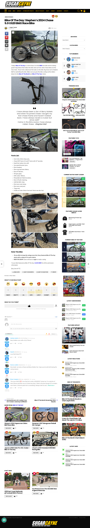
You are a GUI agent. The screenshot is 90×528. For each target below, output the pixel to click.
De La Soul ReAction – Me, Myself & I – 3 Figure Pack (75, 159)
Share (13, 32)
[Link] (27, 329)
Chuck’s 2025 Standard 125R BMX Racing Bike (43, 449)
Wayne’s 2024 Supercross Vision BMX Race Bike (15, 424)
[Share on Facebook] (6, 33)
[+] (31, 328)
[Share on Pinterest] (6, 37)
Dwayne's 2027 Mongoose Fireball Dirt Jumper (75, 195)
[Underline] (15, 329)
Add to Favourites (29, 272)
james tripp (75, 77)
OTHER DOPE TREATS (28, 11)
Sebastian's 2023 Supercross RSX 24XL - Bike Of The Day (75, 249)
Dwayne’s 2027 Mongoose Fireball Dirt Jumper (44, 424)
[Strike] (17, 329)
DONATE (66, 11)
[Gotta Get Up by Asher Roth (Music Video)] (65, 351)
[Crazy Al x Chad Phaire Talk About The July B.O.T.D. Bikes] (74, 410)
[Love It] (53, 16)
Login (56, 316)
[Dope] (56, 16)
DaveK (12, 352)
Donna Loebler (14, 365)
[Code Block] (25, 329)
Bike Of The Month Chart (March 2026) (73, 439)
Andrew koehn (14, 338)
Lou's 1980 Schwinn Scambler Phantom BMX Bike (73, 313)
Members (59, 11)
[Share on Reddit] (6, 41)
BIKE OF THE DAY (40, 11)
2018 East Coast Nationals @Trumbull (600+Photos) (13, 492)
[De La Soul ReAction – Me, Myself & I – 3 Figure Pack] (65, 160)
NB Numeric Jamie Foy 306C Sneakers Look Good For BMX (75, 369)
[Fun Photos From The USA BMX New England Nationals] (45, 480)
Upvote (29, 306)
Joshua (74, 71)
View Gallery (9, 496)
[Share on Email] (6, 45)
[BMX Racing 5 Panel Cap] (65, 218)
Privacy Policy (82, 517)
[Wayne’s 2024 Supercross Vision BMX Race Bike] (17, 414)
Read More (8, 428)
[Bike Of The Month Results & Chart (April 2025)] (74, 390)
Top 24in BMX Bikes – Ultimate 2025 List (74, 116)
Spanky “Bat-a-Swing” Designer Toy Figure (75, 165)
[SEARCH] (78, 11)
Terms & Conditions (73, 517)
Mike (67, 454)
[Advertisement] (60, 4)
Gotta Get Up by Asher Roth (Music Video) (76, 351)
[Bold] (11, 329)
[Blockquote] (23, 329)
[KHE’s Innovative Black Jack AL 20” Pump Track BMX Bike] (74, 124)
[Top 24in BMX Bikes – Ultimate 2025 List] (74, 108)
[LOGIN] (84, 11)
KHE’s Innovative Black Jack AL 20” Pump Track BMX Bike (73, 131)
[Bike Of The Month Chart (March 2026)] (74, 429)
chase (7, 275)
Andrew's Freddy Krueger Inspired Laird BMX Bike (75, 260)
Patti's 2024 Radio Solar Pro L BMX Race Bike (76, 270)
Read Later (16, 272)
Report (54, 272)
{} (28, 328)
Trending (6, 408)
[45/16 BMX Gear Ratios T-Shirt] (65, 232)
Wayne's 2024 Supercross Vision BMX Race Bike (73, 304)
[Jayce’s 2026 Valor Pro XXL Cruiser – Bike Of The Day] (17, 439)
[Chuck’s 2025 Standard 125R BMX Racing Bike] (45, 439)
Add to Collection (43, 272)
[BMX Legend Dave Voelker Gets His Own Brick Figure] (74, 148)
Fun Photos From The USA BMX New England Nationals (44, 489)
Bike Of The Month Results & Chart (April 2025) (71, 400)
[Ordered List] (19, 329)
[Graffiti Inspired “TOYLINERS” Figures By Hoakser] (74, 335)
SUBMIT (53, 11)
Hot (34, 473)
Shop (47, 11)
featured (12, 275)
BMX (14, 11)
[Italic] (13, 329)
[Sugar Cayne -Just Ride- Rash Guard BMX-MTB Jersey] (65, 225)
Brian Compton (14, 379)
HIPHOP (19, 11)
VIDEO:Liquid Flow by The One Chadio (76, 346)
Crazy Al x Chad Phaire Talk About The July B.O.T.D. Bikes (72, 419)
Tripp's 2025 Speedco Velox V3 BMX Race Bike (75, 205)
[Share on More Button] (6, 49)
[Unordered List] (21, 329)
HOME (9, 11)
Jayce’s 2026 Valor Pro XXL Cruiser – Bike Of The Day (17, 449)
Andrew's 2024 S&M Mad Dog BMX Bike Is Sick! (75, 184)
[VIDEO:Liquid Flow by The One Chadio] (65, 347)
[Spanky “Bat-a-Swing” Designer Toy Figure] (65, 166)
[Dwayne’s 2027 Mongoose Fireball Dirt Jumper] (45, 414)
